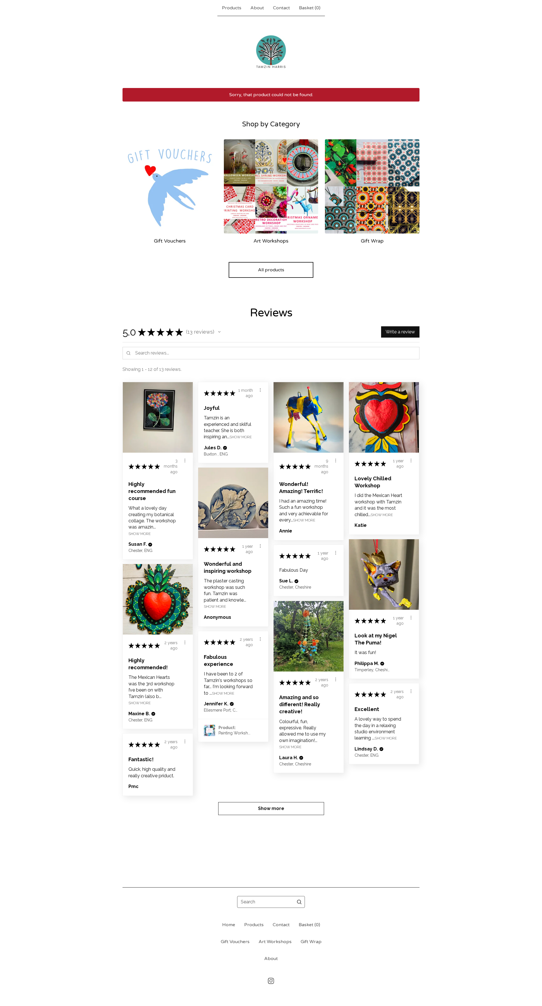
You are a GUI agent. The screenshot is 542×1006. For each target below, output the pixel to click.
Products (231, 8)
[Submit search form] (299, 902)
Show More (139, 534)
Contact (281, 8)
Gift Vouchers (235, 942)
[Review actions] (185, 461)
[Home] (271, 52)
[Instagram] (271, 981)
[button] (219, 332)
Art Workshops (275, 942)
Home (228, 925)
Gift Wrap (311, 942)
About (257, 8)
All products (271, 270)
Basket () (309, 8)
